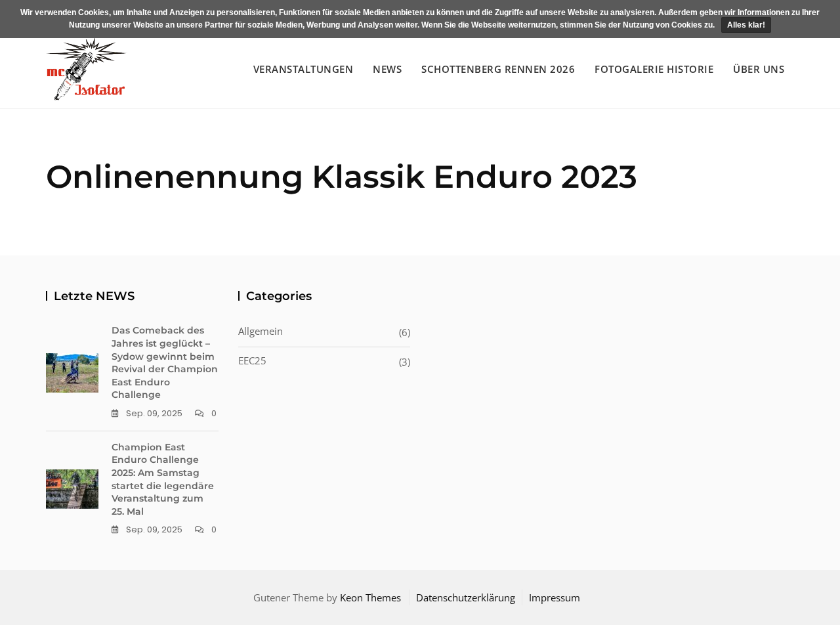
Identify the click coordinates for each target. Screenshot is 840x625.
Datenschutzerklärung (465, 597)
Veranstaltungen (303, 68)
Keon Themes (370, 597)
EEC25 (252, 360)
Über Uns (758, 68)
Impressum (554, 597)
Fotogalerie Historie (654, 68)
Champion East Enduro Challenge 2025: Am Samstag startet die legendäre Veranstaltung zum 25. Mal (163, 479)
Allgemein (260, 330)
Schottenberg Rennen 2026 (498, 68)
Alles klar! (746, 25)
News (387, 68)
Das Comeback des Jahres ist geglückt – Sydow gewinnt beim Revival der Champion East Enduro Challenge (165, 362)
